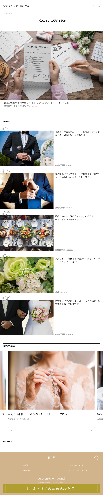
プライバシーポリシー (77, 465)
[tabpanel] (51, 385)
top (96, 459)
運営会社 (26, 465)
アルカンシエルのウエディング (77, 470)
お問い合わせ (25, 470)
